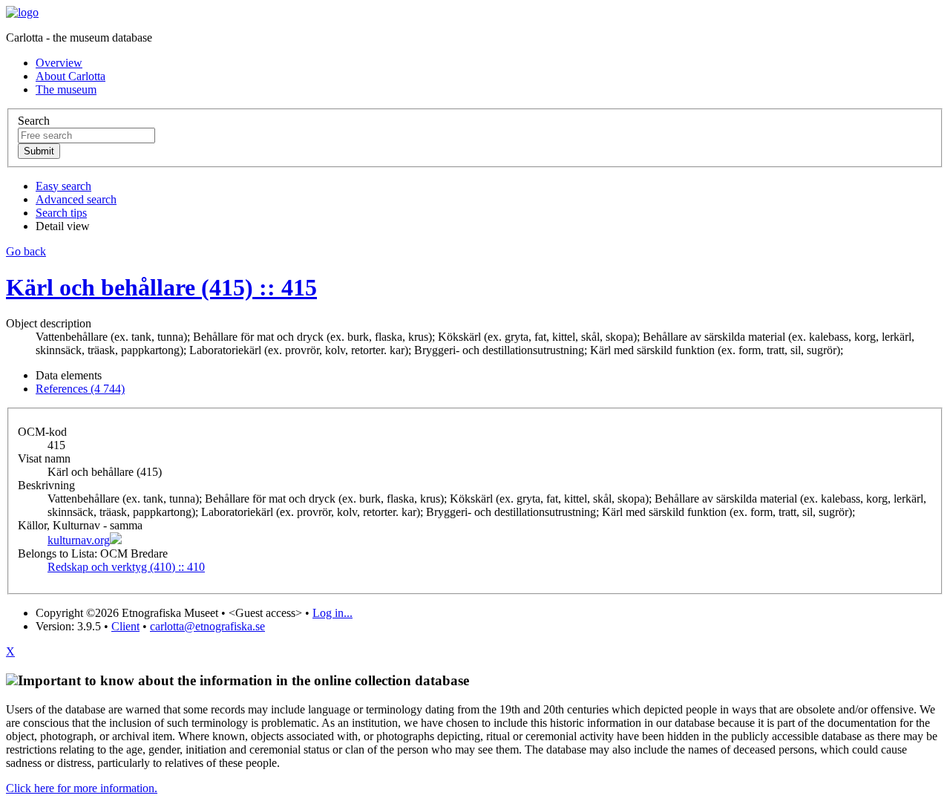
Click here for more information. (81, 788)
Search (34, 120)
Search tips (61, 212)
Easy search (63, 186)
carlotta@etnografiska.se (207, 626)
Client (125, 626)
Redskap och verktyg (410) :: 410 (126, 567)
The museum (66, 89)
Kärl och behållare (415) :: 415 (161, 287)
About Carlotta (70, 76)
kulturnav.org (79, 540)
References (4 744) (80, 388)
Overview (59, 62)
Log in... (332, 613)
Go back (26, 251)
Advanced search (76, 199)
